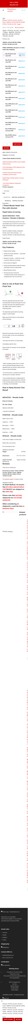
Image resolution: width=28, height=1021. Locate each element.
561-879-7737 (14, 5)
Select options (8, 1019)
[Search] (24, 10)
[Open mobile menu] (3, 10)
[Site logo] (12, 10)
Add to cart (17, 144)
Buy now (18, 1019)
